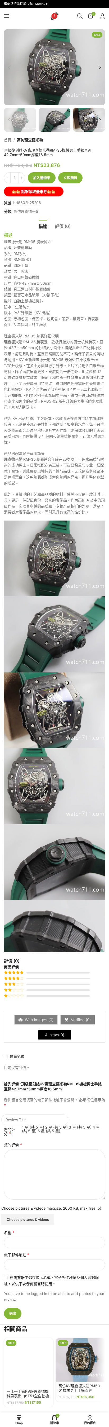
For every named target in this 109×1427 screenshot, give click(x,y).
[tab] (43, 226)
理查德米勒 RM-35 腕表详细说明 (31, 336)
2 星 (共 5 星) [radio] (56, 1127)
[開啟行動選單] (6, 16)
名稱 (9, 1232)
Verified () (80, 1019)
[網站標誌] (54, 15)
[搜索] (80, 16)
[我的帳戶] (102, 16)
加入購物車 (41, 177)
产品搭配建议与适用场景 (24, 453)
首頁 (7, 140)
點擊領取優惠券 (33, 191)
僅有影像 (17, 1056)
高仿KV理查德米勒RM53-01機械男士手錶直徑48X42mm (80, 1390)
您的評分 (9, 1132)
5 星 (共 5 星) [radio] (49, 1131)
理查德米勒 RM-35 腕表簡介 (27, 241)
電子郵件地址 (16, 1254)
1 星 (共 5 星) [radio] (33, 1127)
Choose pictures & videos (28, 1219)
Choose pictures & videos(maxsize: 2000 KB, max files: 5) (51, 1208)
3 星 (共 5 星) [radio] (80, 1127)
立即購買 (70, 177)
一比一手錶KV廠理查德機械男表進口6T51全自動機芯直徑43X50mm (28, 1396)
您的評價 (13, 1144)
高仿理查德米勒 (30, 140)
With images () (38, 1019)
